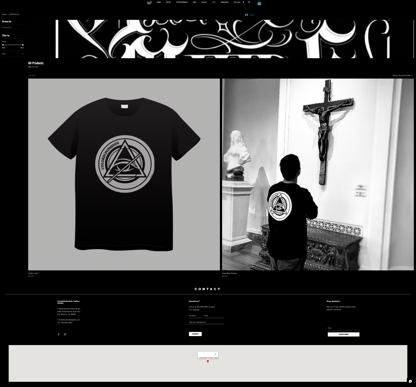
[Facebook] (243, 2)
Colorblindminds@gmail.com (68, 320)
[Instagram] (249, 2)
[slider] (3, 45)
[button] (259, 3)
